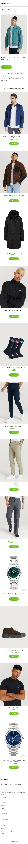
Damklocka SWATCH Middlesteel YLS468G (14, 593)
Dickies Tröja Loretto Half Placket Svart (14, 310)
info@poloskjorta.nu (6, 797)
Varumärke (10, 57)
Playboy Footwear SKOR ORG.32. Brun (14, 650)
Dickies (19, 57)
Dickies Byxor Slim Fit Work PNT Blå (14, 426)
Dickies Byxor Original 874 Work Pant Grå (14, 541)
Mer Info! (6, 67)
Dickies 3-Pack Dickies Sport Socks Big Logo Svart (14, 368)
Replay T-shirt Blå (14, 708)
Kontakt (3, 825)
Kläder (15, 57)
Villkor (2, 828)
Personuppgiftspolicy (6, 831)
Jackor (23, 57)
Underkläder (4, 811)
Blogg (2, 823)
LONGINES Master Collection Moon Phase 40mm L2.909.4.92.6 (14, 760)
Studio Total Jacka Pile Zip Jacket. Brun (14, 195)
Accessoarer (4, 805)
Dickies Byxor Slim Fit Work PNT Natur (14, 483)
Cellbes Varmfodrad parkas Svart (14, 253)
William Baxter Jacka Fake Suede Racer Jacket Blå (14, 137)
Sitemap (3, 833)
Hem (2, 14)
